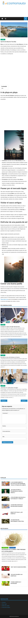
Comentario (5, 413)
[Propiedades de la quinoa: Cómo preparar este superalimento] (14, 539)
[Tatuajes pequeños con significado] (6, 576)
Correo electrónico (6, 431)
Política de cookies (5, 605)
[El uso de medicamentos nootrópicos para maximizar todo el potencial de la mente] (6, 483)
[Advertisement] (17, 9)
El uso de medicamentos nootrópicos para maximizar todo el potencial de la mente (18, 484)
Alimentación (5, 547)
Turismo (3, 39)
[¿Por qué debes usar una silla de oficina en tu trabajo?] (6, 498)
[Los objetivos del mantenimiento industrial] (6, 521)
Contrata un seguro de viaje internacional (10, 326)
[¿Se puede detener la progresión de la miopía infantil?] (6, 491)
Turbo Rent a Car (4, 299)
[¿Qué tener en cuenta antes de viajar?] (14, 376)
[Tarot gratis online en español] (6, 568)
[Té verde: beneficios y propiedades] (6, 583)
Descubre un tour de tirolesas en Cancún (10, 357)
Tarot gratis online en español (18, 567)
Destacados (4, 528)
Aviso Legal (4, 604)
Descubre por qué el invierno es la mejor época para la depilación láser (4, 400)
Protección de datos (6, 607)
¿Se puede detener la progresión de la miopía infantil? (16, 491)
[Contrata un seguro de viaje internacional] (14, 315)
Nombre (4, 426)
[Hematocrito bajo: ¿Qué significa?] (6, 513)
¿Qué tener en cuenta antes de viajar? (9, 387)
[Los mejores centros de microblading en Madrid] (6, 506)
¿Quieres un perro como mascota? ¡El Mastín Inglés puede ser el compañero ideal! (24, 400)
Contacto (4, 602)
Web (3, 436)
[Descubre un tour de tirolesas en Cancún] (14, 346)
